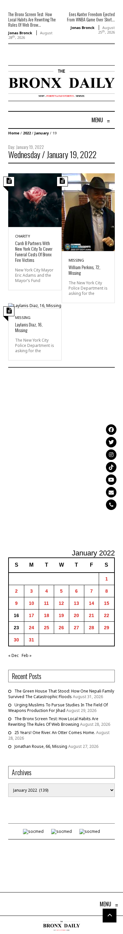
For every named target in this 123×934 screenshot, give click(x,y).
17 (31, 615)
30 (16, 639)
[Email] (111, 492)
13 (76, 603)
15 (106, 603)
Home (13, 132)
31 (31, 639)
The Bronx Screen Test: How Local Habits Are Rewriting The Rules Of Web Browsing (53, 721)
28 (91, 627)
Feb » (26, 655)
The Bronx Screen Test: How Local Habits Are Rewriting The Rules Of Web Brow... (32, 19)
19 (61, 615)
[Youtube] (111, 479)
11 (46, 603)
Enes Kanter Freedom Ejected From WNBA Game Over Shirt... (91, 17)
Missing (76, 260)
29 (106, 627)
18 (46, 615)
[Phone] (111, 504)
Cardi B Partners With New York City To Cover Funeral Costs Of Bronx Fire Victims (33, 251)
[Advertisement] (61, 459)
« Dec (13, 655)
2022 (27, 132)
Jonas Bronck (20, 32)
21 (91, 615)
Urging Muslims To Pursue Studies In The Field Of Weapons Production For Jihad (58, 707)
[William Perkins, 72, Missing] (88, 211)
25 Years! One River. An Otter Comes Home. (54, 732)
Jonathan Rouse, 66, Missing (40, 746)
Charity (22, 236)
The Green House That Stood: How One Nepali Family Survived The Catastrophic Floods (61, 693)
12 (61, 603)
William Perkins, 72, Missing (84, 270)
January (41, 132)
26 (61, 627)
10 (31, 603)
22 (106, 615)
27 (76, 627)
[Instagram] (111, 454)
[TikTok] (111, 467)
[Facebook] (111, 429)
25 (46, 627)
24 (31, 627)
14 (91, 603)
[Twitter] (111, 442)
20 (76, 615)
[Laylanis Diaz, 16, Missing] (34, 305)
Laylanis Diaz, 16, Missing (29, 327)
